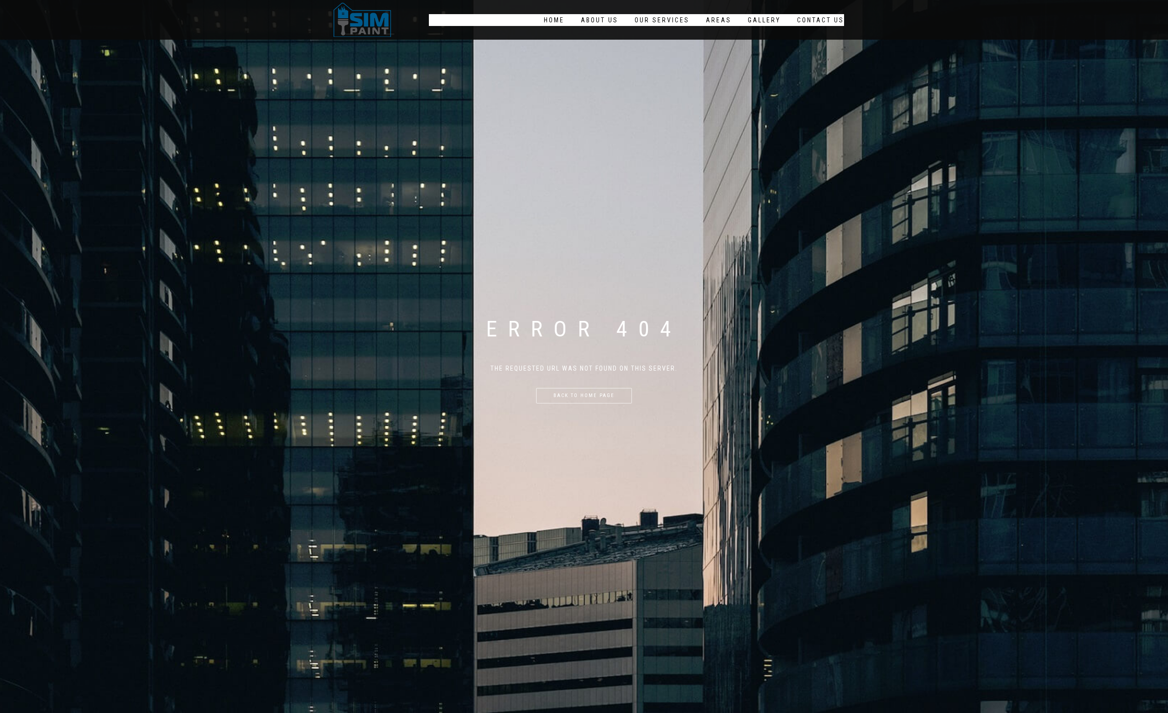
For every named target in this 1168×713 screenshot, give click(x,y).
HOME (554, 20)
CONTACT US (820, 20)
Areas (718, 20)
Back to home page (584, 395)
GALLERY (764, 20)
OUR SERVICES (662, 20)
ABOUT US (599, 20)
